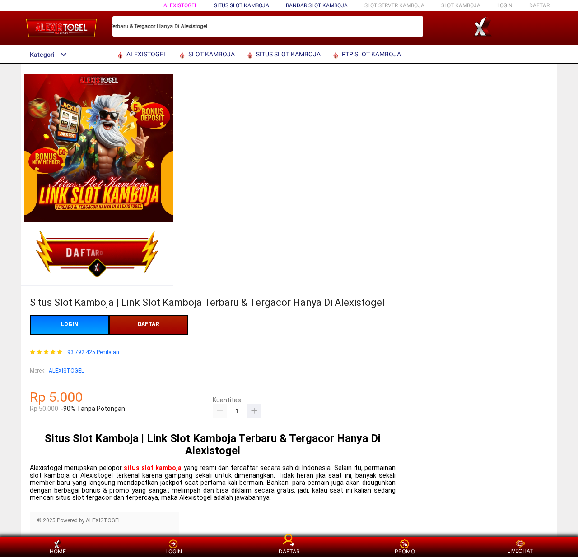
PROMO (405, 551)
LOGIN (505, 5)
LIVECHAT (520, 551)
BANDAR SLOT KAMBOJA (317, 5)
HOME (58, 551)
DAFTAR (539, 5)
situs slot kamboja (153, 468)
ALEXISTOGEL (180, 5)
